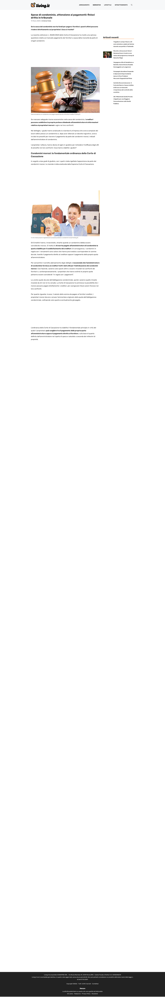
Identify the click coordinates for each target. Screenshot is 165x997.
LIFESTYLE (107, 5)
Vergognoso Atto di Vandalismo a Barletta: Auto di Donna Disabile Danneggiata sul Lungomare (123, 65)
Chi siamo (70, 994)
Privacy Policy (86, 994)
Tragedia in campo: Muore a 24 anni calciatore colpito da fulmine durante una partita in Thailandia (123, 44)
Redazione (77, 994)
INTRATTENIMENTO (121, 5)
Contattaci (95, 984)
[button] (131, 5)
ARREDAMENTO (84, 5)
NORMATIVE (97, 5)
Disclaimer (95, 994)
